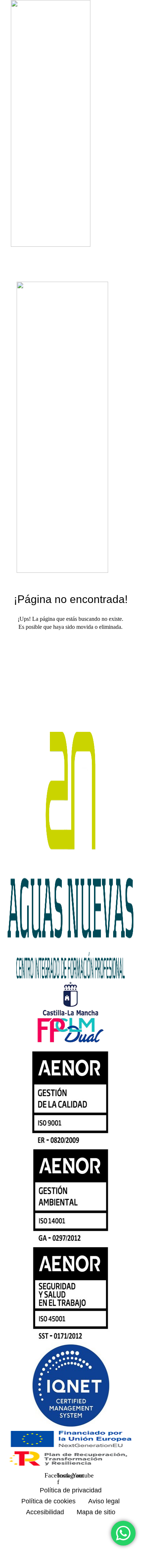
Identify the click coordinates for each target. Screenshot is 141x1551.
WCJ (101, 1539)
